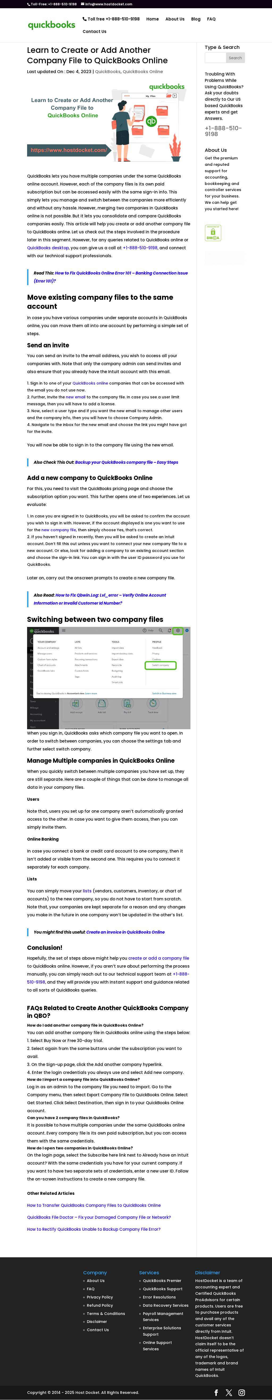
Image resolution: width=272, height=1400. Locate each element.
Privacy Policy (100, 1297)
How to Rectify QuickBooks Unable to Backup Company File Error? (93, 1229)
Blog (196, 19)
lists (88, 891)
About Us (175, 19)
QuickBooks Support (162, 1289)
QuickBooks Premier (162, 1280)
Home (152, 19)
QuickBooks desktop (48, 248)
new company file (58, 530)
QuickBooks (108, 72)
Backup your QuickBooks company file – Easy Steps (127, 462)
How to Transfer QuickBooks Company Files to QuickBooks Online (94, 1205)
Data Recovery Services (166, 1305)
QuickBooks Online (143, 72)
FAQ (211, 19)
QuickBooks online (90, 383)
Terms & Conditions (106, 1313)
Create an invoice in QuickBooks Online (125, 932)
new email (76, 397)
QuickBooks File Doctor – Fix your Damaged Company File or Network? (99, 1217)
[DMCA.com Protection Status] (213, 240)
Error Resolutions (159, 1297)
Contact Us (95, 32)
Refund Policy (100, 1305)
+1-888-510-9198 (140, 248)
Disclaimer (97, 1321)
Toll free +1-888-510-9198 (113, 19)
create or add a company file (158, 958)
